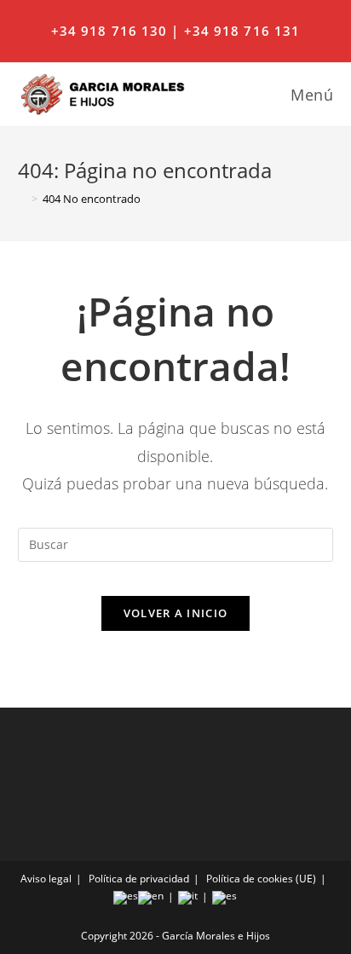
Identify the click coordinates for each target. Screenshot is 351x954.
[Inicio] (22, 198)
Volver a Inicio (176, 613)
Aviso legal (46, 878)
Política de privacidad (139, 878)
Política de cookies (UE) (261, 878)
